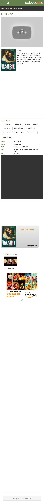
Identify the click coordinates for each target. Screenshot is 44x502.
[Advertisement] (22, 95)
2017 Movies (14, 8)
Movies (7, 8)
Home (2, 8)
